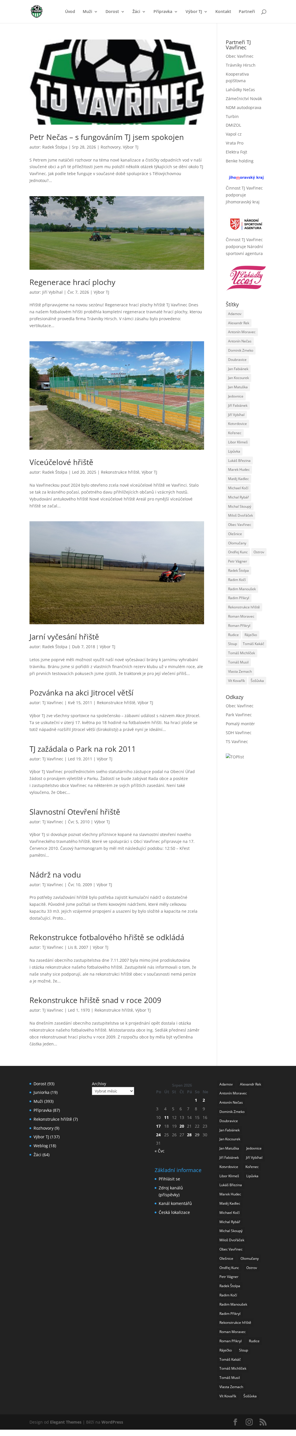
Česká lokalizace (174, 1212)
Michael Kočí (238, 487)
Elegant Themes (66, 1422)
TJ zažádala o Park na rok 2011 (82, 749)
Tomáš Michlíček (241, 652)
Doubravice (237, 359)
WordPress (112, 1422)
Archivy (99, 1083)
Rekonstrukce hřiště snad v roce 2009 (95, 1000)
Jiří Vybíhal (52, 292)
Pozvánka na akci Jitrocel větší (81, 692)
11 (166, 1117)
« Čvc (159, 1151)
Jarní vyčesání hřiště (64, 636)
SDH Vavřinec (238, 732)
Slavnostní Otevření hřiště (74, 812)
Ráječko (251, 634)
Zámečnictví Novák (244, 98)
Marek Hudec (239, 469)
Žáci (136, 12)
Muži (87, 12)
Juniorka (41, 1092)
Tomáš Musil (238, 662)
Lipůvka (234, 451)
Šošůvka (257, 680)
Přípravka (162, 12)
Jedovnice (235, 396)
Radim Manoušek (242, 588)
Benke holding (240, 161)
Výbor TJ (194, 12)
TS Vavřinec (237, 741)
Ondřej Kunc (238, 552)
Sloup (232, 643)
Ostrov (259, 552)
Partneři (247, 12)
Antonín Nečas (239, 341)
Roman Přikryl (239, 625)
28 (189, 1134)
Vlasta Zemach (240, 671)
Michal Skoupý (239, 506)
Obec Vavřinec (240, 56)
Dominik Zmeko (240, 350)
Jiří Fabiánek (237, 405)
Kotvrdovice (237, 423)
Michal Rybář (238, 497)
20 (182, 1126)
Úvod (70, 12)
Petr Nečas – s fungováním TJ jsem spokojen (106, 137)
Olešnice (235, 533)
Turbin (232, 116)
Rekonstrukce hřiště (120, 472)
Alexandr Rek (238, 322)
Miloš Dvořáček (240, 515)
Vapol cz (234, 134)
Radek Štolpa (54, 147)
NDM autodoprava (243, 107)
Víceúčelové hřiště (61, 462)
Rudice (233, 634)
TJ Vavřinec (52, 702)
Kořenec (234, 432)
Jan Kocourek (238, 377)
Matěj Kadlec (238, 478)
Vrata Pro (234, 143)
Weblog (41, 1145)
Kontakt (223, 12)
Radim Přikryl (238, 597)
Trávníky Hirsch (241, 65)
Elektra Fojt (236, 152)
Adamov (234, 313)
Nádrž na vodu (55, 874)
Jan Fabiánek (238, 368)
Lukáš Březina (239, 460)
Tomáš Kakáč (253, 643)
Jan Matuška (238, 387)
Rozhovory (111, 147)
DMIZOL (233, 125)
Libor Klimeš (238, 442)
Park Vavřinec (239, 714)
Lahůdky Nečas (240, 89)
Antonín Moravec (242, 331)
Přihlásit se (169, 1179)
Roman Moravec (241, 616)
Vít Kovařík (236, 680)
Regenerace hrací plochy (72, 282)
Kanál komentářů (175, 1203)
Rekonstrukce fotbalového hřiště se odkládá (106, 937)
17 (158, 1126)
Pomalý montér (240, 723)
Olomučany (237, 543)
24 (158, 1134)
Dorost (112, 12)
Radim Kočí (237, 579)
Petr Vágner (237, 561)
